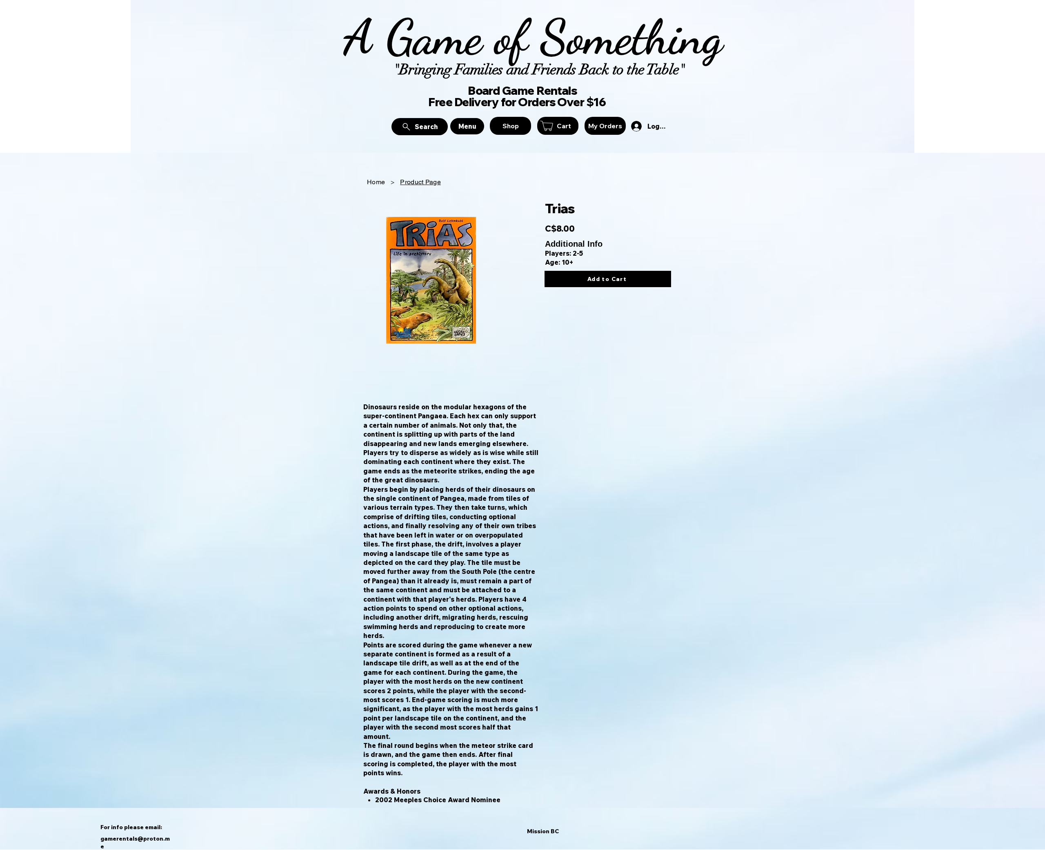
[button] (557, 126)
